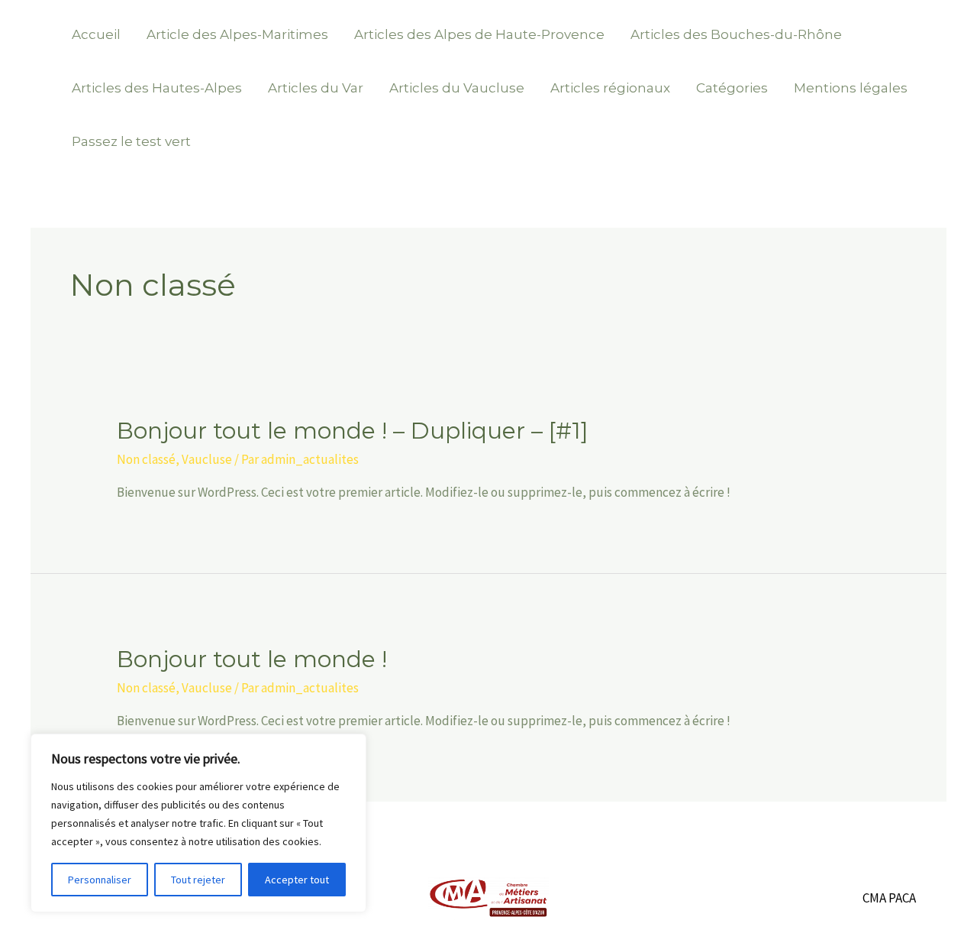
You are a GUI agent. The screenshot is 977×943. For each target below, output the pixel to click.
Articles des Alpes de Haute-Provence (479, 34)
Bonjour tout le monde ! (252, 659)
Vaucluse (207, 459)
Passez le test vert (131, 141)
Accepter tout (297, 879)
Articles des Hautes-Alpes (157, 88)
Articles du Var (315, 88)
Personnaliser (99, 879)
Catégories (732, 88)
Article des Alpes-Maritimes (237, 34)
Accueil (96, 34)
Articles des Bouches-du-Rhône (736, 34)
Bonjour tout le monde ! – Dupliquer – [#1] (352, 430)
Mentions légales (851, 88)
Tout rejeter (198, 879)
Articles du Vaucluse (456, 88)
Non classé (146, 459)
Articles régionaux (610, 88)
